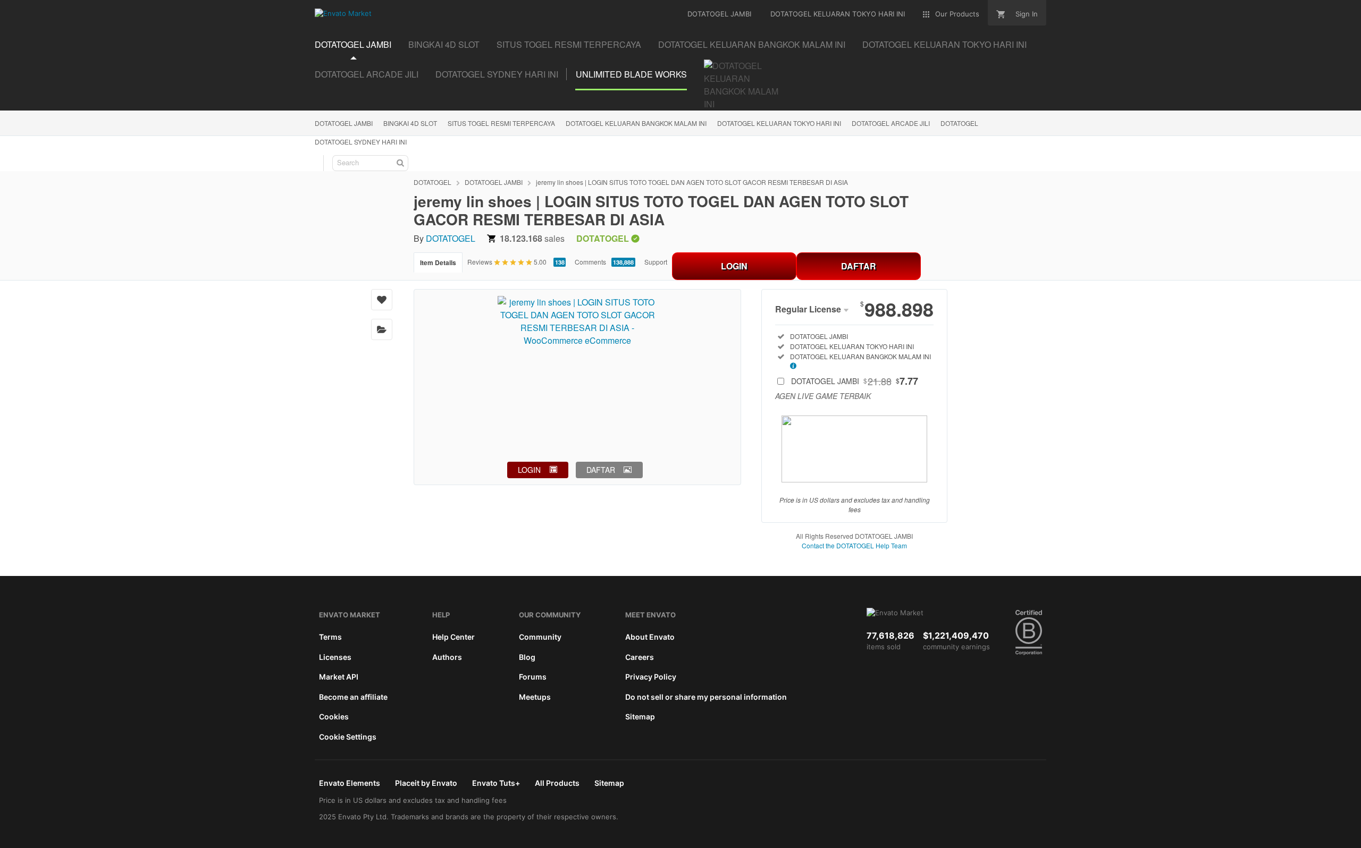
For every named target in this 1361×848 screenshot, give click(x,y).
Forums (533, 676)
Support (655, 261)
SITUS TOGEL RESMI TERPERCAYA (501, 123)
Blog (527, 657)
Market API (338, 676)
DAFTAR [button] (600, 469)
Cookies (334, 716)
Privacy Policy (650, 676)
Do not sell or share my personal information (706, 696)
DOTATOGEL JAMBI (344, 123)
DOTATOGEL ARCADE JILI (891, 123)
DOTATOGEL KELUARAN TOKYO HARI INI (779, 123)
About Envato (650, 636)
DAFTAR (858, 266)
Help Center (453, 636)
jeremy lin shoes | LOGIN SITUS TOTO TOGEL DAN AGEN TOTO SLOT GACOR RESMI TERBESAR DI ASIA (692, 181)
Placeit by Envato (426, 782)
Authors (447, 657)
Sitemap (640, 716)
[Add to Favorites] (381, 299)
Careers (639, 657)
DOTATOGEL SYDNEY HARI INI (361, 141)
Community (540, 636)
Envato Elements (349, 782)
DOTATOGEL (959, 123)
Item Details (438, 262)
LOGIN (734, 266)
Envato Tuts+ (496, 782)
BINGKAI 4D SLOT (410, 123)
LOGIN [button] (529, 469)
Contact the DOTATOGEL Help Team (854, 545)
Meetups (535, 696)
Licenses (335, 657)
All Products (557, 782)
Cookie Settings (347, 736)
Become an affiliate (353, 696)
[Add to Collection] (381, 329)
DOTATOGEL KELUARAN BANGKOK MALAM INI (636, 123)
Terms (330, 636)
